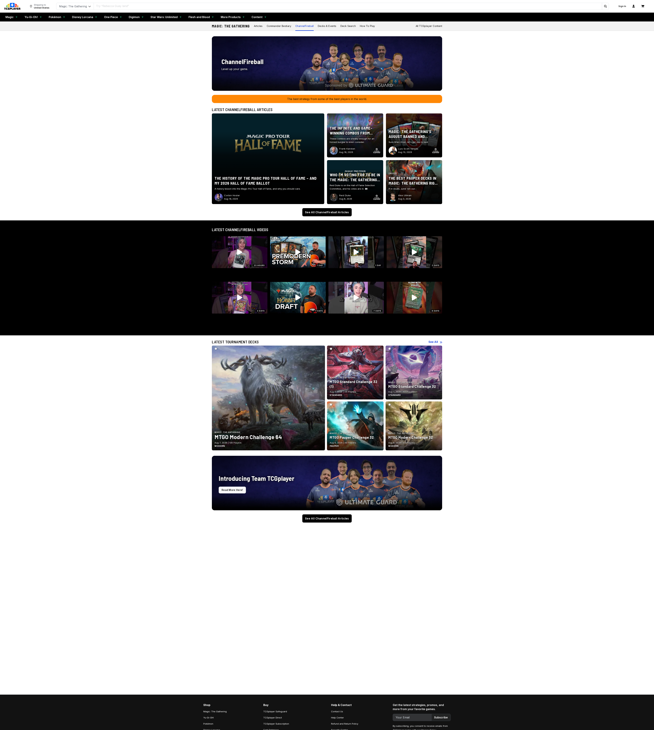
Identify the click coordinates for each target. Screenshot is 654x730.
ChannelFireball (304, 26)
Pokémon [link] (208, 723)
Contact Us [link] (337, 711)
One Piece (111, 17)
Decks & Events (327, 26)
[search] (348, 6)
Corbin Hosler (232, 195)
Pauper (393, 173)
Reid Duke (345, 195)
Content (257, 17)
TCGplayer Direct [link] (272, 717)
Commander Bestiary (279, 26)
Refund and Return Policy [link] (344, 723)
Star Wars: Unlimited (164, 17)
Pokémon (55, 17)
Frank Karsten (347, 148)
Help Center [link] (337, 717)
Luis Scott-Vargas (408, 148)
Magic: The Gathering (231, 26)
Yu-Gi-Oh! (31, 17)
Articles (258, 26)
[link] (12, 6)
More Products (231, 17)
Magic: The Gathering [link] (215, 711)
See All (433, 342)
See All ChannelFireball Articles (327, 212)
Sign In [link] (622, 6)
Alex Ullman (405, 195)
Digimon (134, 17)
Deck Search (348, 26)
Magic (9, 17)
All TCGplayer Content (429, 26)
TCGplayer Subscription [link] (276, 723)
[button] (605, 6)
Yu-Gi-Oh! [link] (208, 717)
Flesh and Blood (199, 17)
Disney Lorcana (82, 17)
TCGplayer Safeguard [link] (275, 711)
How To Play (367, 26)
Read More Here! (232, 489)
